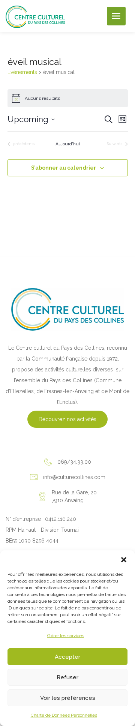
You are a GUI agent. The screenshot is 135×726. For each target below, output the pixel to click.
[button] (124, 559)
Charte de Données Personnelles (64, 715)
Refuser (67, 677)
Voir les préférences (67, 698)
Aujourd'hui (68, 143)
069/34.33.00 (74, 462)
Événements (22, 72)
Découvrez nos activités (67, 419)
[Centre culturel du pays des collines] (35, 16)
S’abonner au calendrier (63, 168)
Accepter (67, 657)
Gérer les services (65, 635)
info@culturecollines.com (74, 477)
